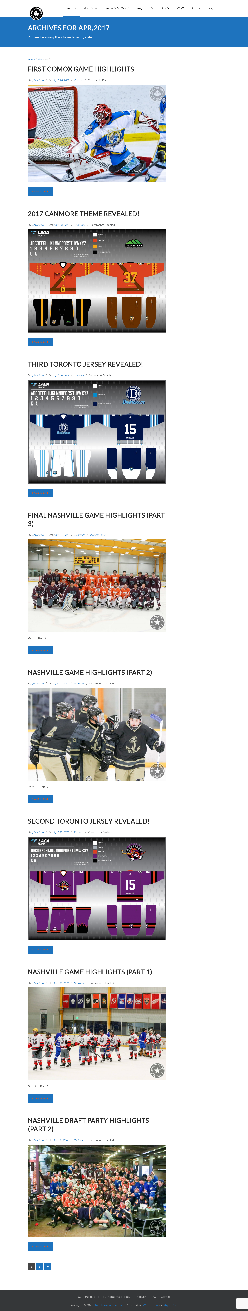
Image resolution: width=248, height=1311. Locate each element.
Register (91, 8)
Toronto (79, 375)
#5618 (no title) (87, 1296)
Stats (165, 8)
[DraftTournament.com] (36, 13)
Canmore (79, 224)
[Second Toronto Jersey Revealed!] (97, 872)
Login (211, 8)
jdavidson (38, 80)
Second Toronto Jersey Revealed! (89, 821)
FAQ (153, 1296)
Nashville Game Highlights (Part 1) (90, 972)
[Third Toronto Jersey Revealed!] (97, 415)
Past (127, 1296)
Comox (78, 80)
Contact (166, 1296)
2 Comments (97, 534)
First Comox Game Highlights (81, 69)
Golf (180, 8)
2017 (39, 59)
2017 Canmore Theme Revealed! (84, 213)
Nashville (79, 534)
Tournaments (110, 1296)
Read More (40, 191)
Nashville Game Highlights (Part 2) (90, 672)
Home (71, 8)
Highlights (145, 8)
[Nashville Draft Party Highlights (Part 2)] (97, 1176)
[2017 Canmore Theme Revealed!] (97, 264)
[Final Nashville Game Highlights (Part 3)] (97, 571)
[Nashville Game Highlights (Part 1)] (97, 1019)
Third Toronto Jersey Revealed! (85, 364)
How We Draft (117, 8)
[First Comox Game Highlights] (97, 118)
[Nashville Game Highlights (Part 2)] (97, 720)
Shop (195, 8)
